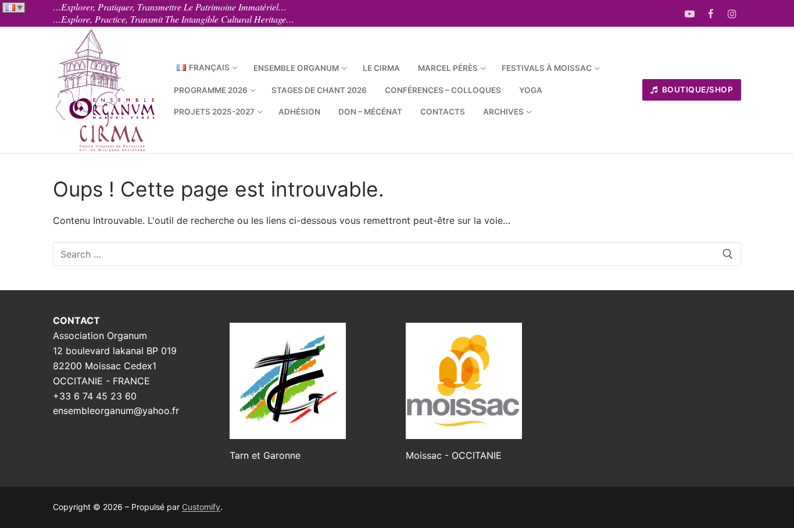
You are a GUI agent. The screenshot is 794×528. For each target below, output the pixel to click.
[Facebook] (711, 14)
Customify (201, 507)
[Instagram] (732, 14)
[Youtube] (690, 14)
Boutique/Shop (696, 89)
